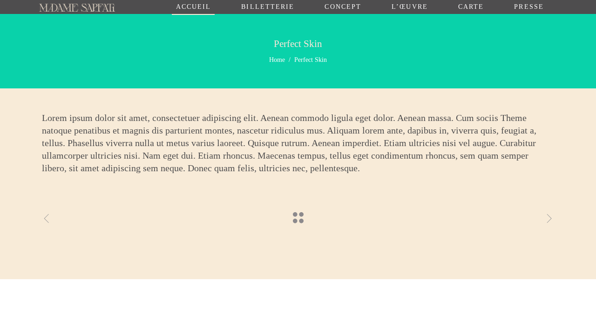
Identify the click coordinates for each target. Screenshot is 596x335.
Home (277, 59)
